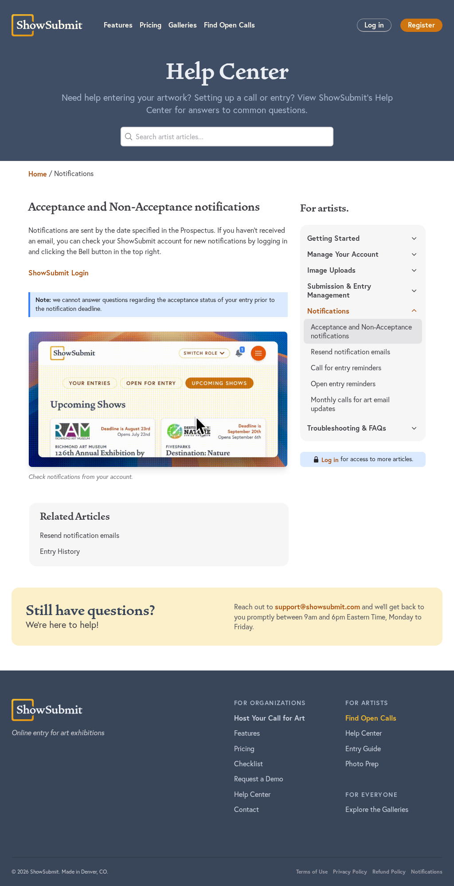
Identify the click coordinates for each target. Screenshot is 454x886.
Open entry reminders (343, 383)
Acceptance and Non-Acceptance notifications (361, 331)
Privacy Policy (350, 871)
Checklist (248, 763)
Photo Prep (362, 763)
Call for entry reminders (346, 367)
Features (247, 733)
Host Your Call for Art (269, 717)
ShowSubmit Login (58, 272)
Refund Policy (389, 871)
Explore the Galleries (376, 809)
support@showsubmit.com (317, 606)
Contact (246, 809)
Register (421, 24)
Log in (374, 24)
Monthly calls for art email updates (350, 404)
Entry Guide (363, 748)
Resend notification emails (79, 535)
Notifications (426, 871)
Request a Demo (258, 778)
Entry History (60, 551)
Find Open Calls (370, 717)
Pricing (244, 748)
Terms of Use (312, 871)
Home (37, 173)
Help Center (252, 794)
